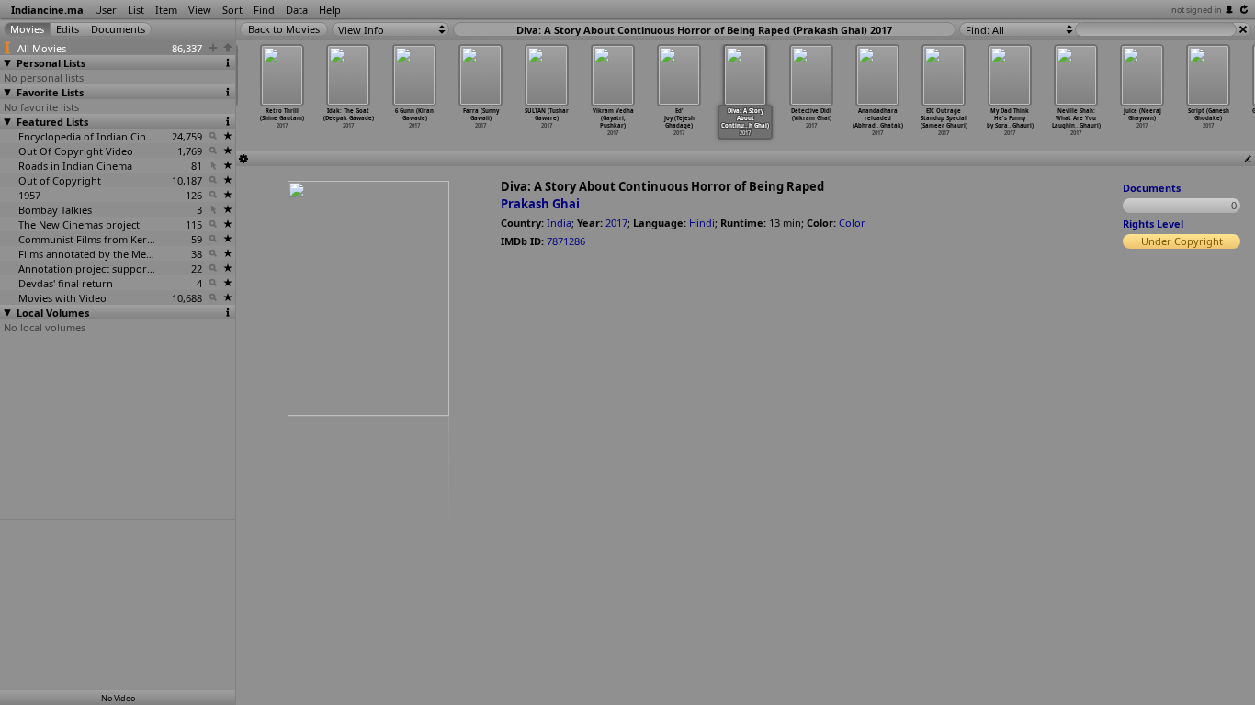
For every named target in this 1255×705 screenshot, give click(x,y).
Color (852, 222)
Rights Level (1153, 223)
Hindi (702, 222)
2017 (616, 222)
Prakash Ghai (540, 204)
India (559, 222)
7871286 (566, 241)
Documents (1152, 188)
